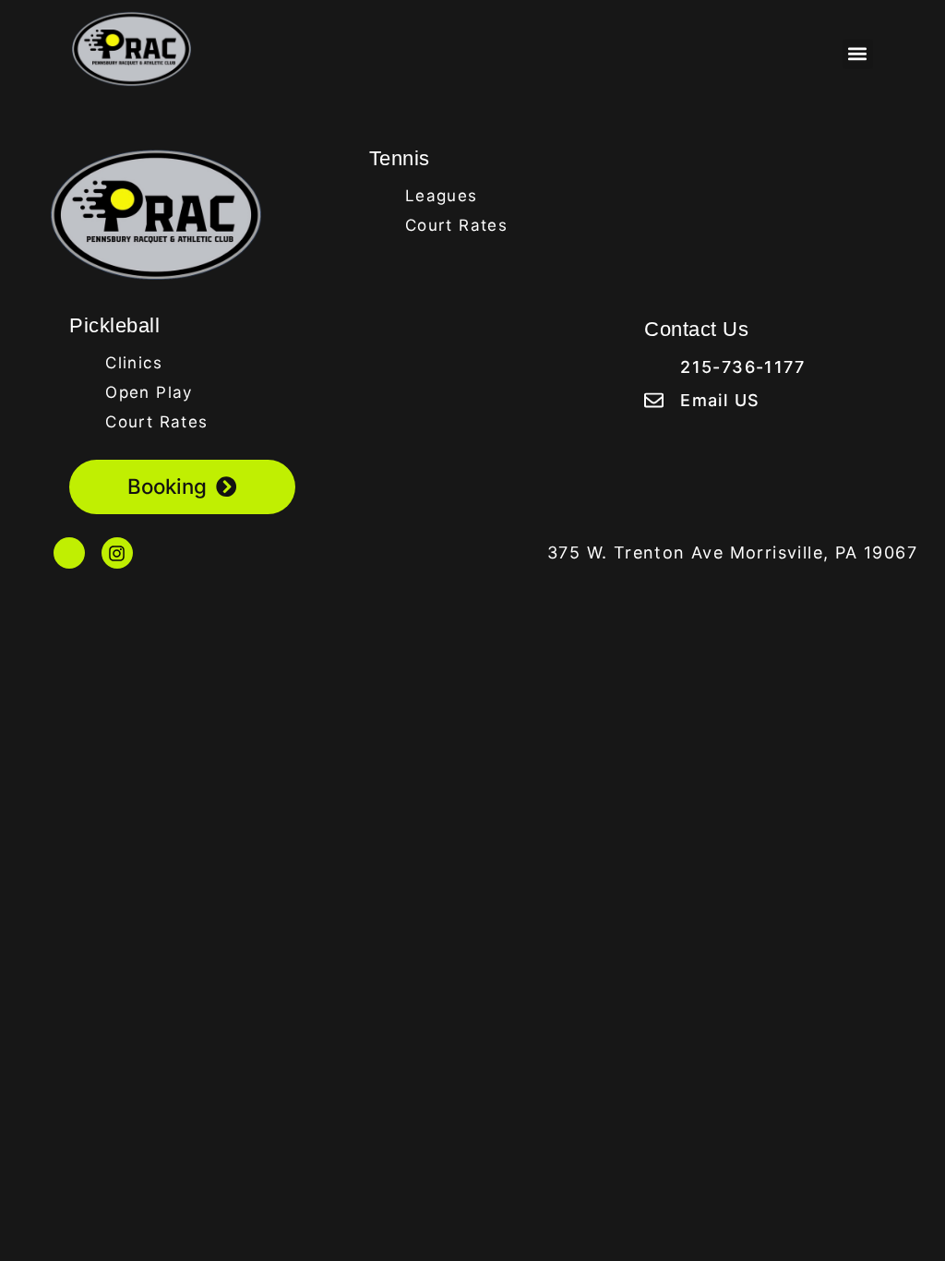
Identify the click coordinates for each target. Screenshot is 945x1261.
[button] (858, 54)
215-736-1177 (742, 367)
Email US (720, 400)
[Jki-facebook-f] (69, 553)
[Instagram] (117, 553)
